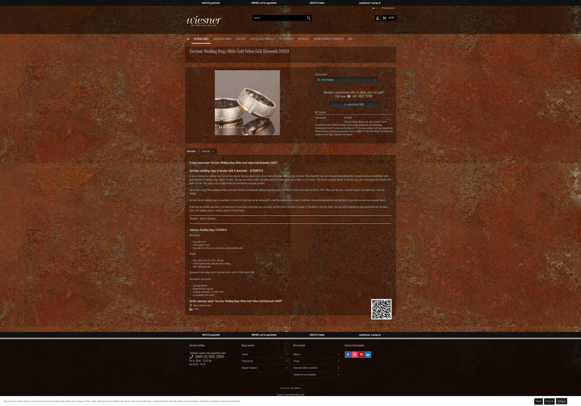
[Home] (188, 39)
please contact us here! (202, 305)
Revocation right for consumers (306, 368)
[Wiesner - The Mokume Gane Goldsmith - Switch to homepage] (204, 22)
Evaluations (208, 151)
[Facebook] (348, 355)
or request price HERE (354, 104)
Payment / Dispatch (249, 368)
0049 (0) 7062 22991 (209, 357)
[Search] (308, 18)
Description (191, 151)
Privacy (296, 361)
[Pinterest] (361, 355)
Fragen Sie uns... (248, 361)
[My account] (377, 18)
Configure (561, 401)
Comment (322, 112)
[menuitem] (282, 18)
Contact (245, 354)
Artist (196, 309)
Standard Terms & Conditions (305, 375)
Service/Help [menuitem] (388, 8)
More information (233, 401)
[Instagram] (355, 355)
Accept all (549, 401)
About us (297, 354)
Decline (538, 401)
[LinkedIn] (368, 355)
